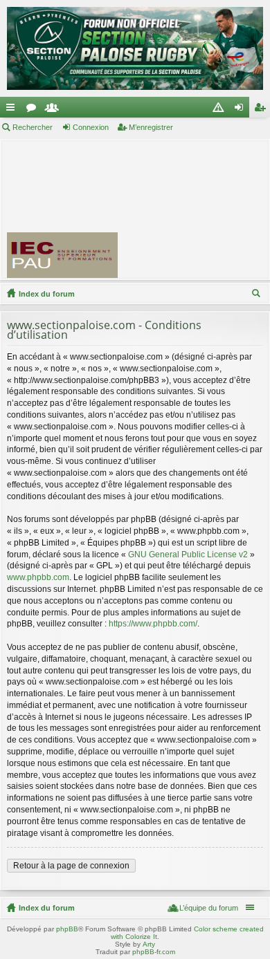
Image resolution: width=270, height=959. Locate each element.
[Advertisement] (200, 209)
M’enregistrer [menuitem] (262, 110)
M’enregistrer (151, 127)
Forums (34, 110)
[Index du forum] (135, 48)
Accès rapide (13, 110)
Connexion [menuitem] (241, 110)
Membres (54, 110)
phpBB (67, 929)
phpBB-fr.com (153, 952)
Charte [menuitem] (220, 110)
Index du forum (47, 294)
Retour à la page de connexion (71, 865)
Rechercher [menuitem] (257, 295)
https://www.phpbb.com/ (153, 624)
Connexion (91, 127)
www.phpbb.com (38, 577)
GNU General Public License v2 (188, 554)
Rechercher (32, 127)
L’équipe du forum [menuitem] (208, 908)
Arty (149, 944)
